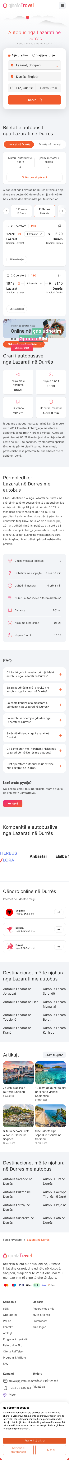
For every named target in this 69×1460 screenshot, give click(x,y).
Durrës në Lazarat (50, 144)
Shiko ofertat (22, 347)
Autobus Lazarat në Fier (20, 1002)
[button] (34, 674)
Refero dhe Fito (12, 1345)
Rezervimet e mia (43, 1308)
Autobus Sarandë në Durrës (17, 1181)
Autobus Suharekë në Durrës (18, 1220)
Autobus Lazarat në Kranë (17, 1030)
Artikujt (7, 1333)
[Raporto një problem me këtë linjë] (60, 226)
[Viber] (5, 1394)
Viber (12, 1394)
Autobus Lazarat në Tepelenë (17, 1017)
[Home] (18, 5)
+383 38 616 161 (20, 1387)
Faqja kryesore (12, 1239)
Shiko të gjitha (54, 1055)
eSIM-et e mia (41, 1314)
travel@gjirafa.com (21, 1380)
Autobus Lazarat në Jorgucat (17, 991)
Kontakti (13, 803)
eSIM (6, 1308)
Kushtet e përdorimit (45, 1380)
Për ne (7, 1320)
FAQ (5, 1363)
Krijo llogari (39, 1327)
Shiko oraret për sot (34, 177)
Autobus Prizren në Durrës (17, 1194)
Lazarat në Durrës (19, 144)
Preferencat (40, 1320)
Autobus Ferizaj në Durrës (16, 1207)
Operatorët (10, 1314)
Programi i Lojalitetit (15, 1339)
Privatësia (39, 1386)
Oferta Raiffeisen (13, 1351)
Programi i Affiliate (14, 1357)
